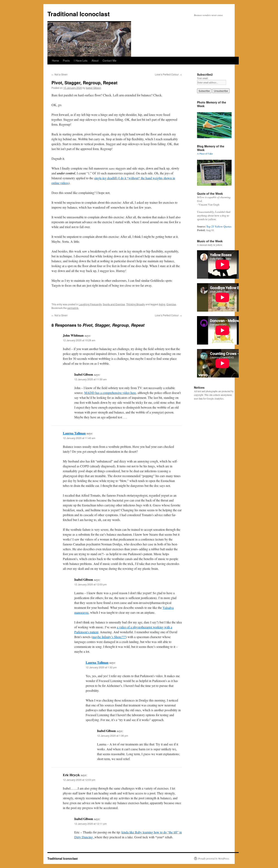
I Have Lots (81, 60)
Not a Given (59, 74)
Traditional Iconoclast (78, 13)
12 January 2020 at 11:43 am (79, 438)
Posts (66, 60)
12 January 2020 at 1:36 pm (112, 735)
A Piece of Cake (205, 153)
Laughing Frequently (90, 304)
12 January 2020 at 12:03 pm (90, 584)
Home (55, 60)
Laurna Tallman (74, 433)
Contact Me (109, 60)
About (95, 60)
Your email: (202, 78)
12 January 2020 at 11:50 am (90, 379)
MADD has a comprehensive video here (110, 392)
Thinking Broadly (135, 304)
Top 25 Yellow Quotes (218, 226)
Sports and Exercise (114, 304)
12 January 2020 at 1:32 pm (101, 667)
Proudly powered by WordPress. (214, 858)
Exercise (171, 304)
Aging (162, 304)
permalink (72, 308)
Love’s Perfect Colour (168, 74)
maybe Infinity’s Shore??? (109, 637)
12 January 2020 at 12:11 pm (90, 823)
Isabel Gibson (93, 87)
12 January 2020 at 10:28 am (79, 340)
